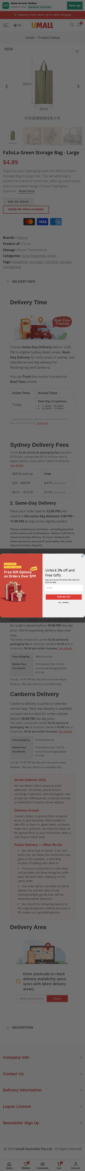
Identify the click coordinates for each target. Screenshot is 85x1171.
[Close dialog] (82, 556)
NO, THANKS (64, 602)
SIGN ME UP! (63, 597)
